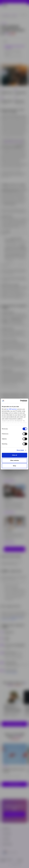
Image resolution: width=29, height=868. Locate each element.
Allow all (14, 455)
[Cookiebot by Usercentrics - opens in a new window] (20, 401)
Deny (14, 465)
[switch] (25, 434)
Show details (20, 450)
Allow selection (14, 460)
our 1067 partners (12, 409)
